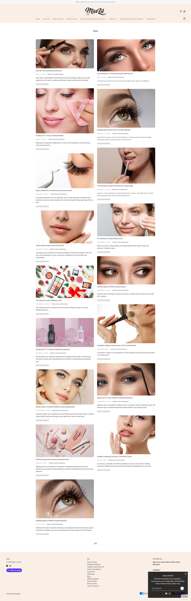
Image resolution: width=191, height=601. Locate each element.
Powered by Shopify (13, 594)
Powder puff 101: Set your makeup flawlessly (49, 136)
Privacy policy (92, 584)
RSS (95, 543)
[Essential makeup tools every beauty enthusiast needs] (65, 440)
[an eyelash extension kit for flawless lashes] (65, 170)
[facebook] (166, 593)
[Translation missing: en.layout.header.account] (184, 11)
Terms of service (93, 586)
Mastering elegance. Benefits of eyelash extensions (51, 521)
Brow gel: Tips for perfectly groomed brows (49, 71)
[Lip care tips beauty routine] (65, 226)
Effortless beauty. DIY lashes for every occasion (111, 287)
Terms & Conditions (94, 569)
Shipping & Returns (94, 564)
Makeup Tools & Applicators (131, 19)
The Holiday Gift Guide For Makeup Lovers (49, 300)
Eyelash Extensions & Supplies (92, 19)
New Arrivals (58, 19)
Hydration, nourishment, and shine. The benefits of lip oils (114, 457)
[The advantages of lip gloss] (126, 166)
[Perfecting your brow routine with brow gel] (65, 53)
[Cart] (185, 19)
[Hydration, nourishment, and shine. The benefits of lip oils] (126, 434)
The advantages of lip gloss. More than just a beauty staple (115, 186)
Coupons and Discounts (95, 567)
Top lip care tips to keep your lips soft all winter (50, 245)
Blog (88, 576)
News (95, 31)
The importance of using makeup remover (110, 238)
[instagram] (169, 593)
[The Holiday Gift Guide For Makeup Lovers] (65, 282)
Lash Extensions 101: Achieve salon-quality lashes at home (115, 74)
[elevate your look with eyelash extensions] (65, 498)
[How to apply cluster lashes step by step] (126, 108)
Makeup (112, 19)
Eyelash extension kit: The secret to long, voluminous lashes (54, 190)
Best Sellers (72, 19)
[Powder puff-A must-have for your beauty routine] (65, 110)
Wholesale (151, 19)
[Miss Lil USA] (95, 11)
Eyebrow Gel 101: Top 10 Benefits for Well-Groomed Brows (115, 398)
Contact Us (91, 572)
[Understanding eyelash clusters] (65, 386)
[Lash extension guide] (126, 55)
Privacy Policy (92, 562)
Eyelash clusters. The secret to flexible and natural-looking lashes (55, 407)
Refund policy (92, 581)
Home (38, 19)
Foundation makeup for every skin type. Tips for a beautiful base (116, 345)
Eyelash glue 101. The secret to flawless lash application (53, 349)
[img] (181, 11)
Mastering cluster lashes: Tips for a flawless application (114, 130)
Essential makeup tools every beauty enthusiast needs (52, 459)
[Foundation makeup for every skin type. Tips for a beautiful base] (126, 323)
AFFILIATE (46, 19)
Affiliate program (93, 579)
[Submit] (182, 588)
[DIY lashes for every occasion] (126, 270)
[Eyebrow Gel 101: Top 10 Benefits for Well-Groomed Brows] (126, 379)
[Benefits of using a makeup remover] (126, 219)
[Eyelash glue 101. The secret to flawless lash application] (65, 332)
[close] (186, 574)
